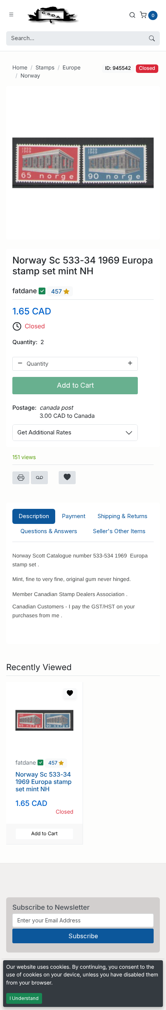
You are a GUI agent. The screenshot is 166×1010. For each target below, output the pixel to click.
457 (57, 291)
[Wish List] (67, 477)
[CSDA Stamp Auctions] (51, 15)
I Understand (24, 998)
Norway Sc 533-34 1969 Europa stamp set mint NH (43, 781)
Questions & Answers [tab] (48, 531)
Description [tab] (34, 516)
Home (19, 67)
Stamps (45, 67)
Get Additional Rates (44, 432)
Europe (71, 67)
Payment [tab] (73, 516)
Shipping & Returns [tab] (122, 516)
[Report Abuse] (39, 477)
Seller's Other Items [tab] (119, 531)
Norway (30, 76)
